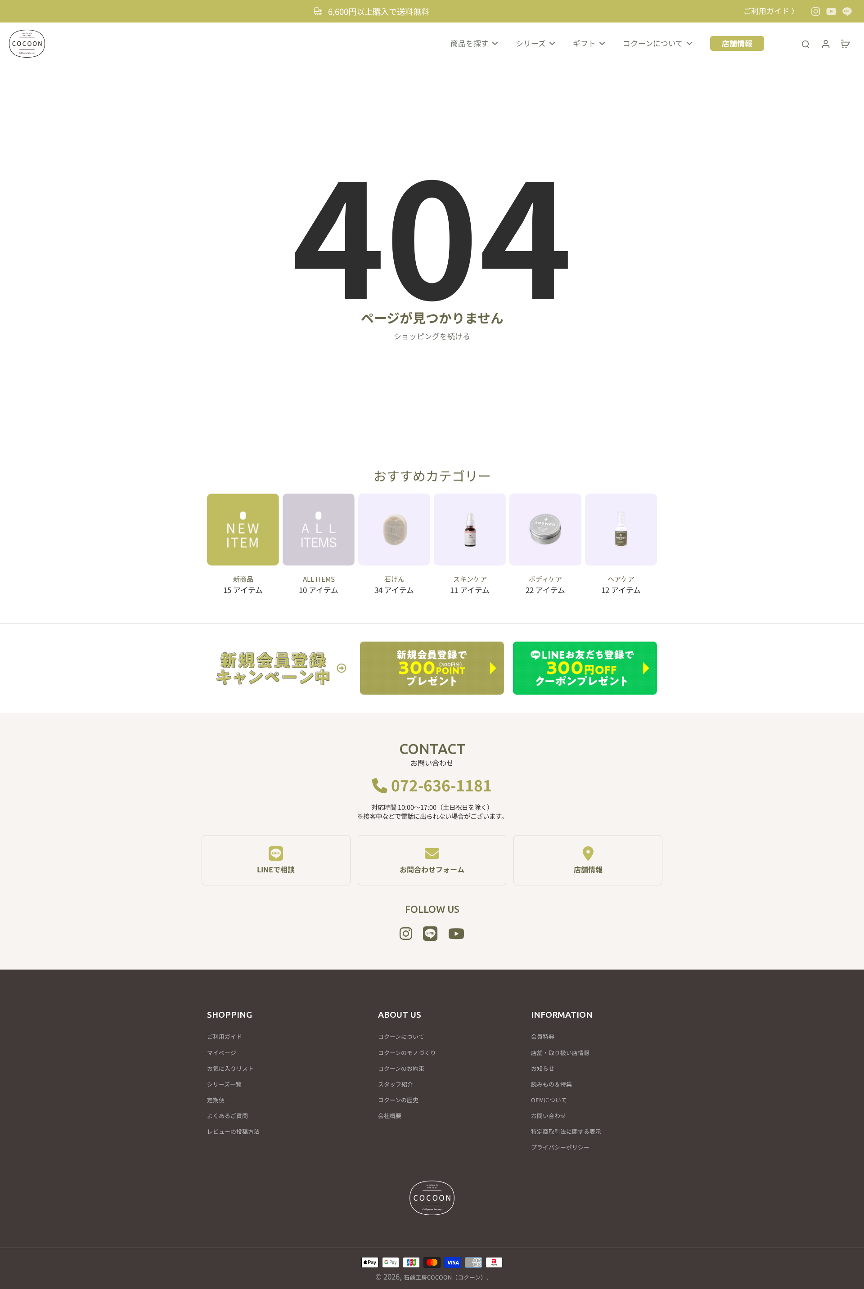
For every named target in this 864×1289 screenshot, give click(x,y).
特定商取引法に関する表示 (566, 1131)
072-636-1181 (439, 785)
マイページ (221, 1053)
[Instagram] (816, 11)
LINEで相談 (276, 869)
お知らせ (542, 1068)
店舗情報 (588, 869)
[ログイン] (825, 44)
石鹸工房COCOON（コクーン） (445, 1277)
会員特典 (542, 1037)
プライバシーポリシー (560, 1147)
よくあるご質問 (227, 1116)
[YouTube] (831, 11)
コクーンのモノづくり (407, 1053)
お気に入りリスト (230, 1068)
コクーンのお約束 (401, 1068)
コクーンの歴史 (398, 1100)
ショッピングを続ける (432, 336)
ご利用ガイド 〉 (771, 11)
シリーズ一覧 (224, 1084)
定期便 (216, 1100)
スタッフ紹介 (395, 1084)
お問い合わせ (548, 1116)
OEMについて (549, 1100)
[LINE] (847, 11)
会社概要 (389, 1116)
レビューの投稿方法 (233, 1131)
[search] (805, 44)
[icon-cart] (845, 44)
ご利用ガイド (224, 1037)
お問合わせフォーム (432, 869)
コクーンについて (401, 1037)
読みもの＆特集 (551, 1084)
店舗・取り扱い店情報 (560, 1053)
